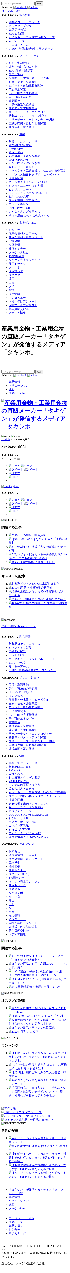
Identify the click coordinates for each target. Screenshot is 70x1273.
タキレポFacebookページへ (18, 626)
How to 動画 (16, 33)
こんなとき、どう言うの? (25, 211)
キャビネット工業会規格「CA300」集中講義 (37, 170)
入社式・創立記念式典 (23, 305)
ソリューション (29, 55)
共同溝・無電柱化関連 (23, 108)
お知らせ (14, 229)
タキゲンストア (19, 1222)
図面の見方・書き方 (21, 166)
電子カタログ (17, 1233)
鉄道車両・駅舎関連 (21, 127)
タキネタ (14, 275)
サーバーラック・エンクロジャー (30, 112)
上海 (11, 282)
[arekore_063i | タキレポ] (14, 473)
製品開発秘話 (17, 29)
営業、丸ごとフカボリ (23, 141)
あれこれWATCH (19, 207)
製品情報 (25, 15)
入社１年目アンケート (23, 301)
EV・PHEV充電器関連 (23, 93)
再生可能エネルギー (21, 96)
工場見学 (14, 241)
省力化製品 (16, 74)
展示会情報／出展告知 (23, 233)
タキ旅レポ (16, 271)
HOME (5, 439)
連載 (22, 134)
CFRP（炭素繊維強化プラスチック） (32, 48)
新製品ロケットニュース (24, 22)
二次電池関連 (17, 89)
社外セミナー (17, 248)
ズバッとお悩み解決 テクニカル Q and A (34, 174)
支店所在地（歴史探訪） (24, 200)
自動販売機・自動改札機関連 (27, 123)
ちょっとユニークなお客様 (26, 185)
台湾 (11, 290)
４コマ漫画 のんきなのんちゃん (29, 215)
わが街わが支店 (19, 196)
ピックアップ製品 (20, 25)
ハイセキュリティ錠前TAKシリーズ (32, 37)
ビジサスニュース (20, 189)
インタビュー (17, 297)
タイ (11, 286)
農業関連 (14, 100)
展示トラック (17, 263)
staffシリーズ (17, 41)
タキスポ (14, 267)
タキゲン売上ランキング (24, 259)
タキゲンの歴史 (19, 252)
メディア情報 (17, 312)
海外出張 (14, 244)
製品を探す (16, 1225)
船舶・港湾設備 (19, 63)
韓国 (11, 278)
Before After (16, 148)
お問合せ (14, 1229)
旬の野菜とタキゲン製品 (24, 156)
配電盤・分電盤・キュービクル (29, 78)
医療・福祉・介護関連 (23, 81)
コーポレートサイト (21, 1218)
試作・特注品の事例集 (23, 66)
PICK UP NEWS (19, 159)
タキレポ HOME (11, 10)
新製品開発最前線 (20, 145)
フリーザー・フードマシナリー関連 (32, 119)
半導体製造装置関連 (21, 104)
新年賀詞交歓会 (19, 309)
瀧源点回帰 (16, 178)
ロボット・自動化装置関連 (26, 85)
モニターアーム (19, 44)
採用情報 (14, 293)
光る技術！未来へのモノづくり (29, 181)
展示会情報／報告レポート (26, 237)
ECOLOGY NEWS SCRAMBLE (28, 193)
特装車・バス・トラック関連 (27, 115)
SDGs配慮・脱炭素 (21, 70)
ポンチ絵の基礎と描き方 (24, 163)
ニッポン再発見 (19, 204)
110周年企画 (16, 256)
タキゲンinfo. (27, 222)
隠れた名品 (16, 152)
